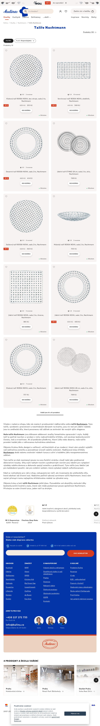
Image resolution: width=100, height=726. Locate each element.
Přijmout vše (75, 713)
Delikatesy (10, 575)
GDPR (45, 597)
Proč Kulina (74, 595)
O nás (72, 575)
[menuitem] (7, 18)
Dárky (94, 17)
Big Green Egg (30, 583)
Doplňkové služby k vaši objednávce (52, 573)
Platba (46, 578)
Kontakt (46, 601)
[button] (50, 41)
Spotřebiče (10, 579)
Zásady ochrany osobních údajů (31, 711)
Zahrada (9, 583)
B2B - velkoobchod (77, 579)
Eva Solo (28, 599)
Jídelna (8, 571)
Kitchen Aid (29, 579)
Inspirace (75, 17)
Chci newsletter (81, 553)
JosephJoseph (30, 587)
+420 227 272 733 (16, 617)
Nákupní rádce (49, 585)
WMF (27, 568)
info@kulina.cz (15, 625)
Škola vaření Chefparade (80, 591)
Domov (9, 595)
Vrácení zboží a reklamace (53, 568)
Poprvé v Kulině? (77, 583)
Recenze (73, 571)
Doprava (46, 582)
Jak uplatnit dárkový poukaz (81, 599)
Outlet (8, 599)
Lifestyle (9, 591)
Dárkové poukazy (50, 589)
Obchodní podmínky (51, 593)
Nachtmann (82, 424)
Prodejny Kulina (76, 568)
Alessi (27, 571)
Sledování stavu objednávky (81, 587)
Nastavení (17, 721)
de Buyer (28, 595)
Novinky (85, 17)
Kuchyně (9, 568)
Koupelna (9, 587)
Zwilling (28, 591)
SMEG (27, 575)
